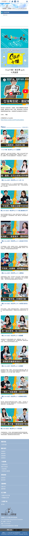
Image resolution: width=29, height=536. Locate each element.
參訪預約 (3, 480)
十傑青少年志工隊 (5, 495)
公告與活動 (6, 12)
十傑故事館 (4, 468)
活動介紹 (3, 486)
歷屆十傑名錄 (4, 466)
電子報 (2, 504)
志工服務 (3, 492)
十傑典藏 (3, 461)
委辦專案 (3, 488)
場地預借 (3, 475)
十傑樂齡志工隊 (5, 497)
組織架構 (3, 455)
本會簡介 (3, 451)
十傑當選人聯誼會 (5, 471)
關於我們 (3, 448)
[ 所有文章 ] (25, 127)
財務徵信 (3, 457)
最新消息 (5, 15)
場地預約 (3, 477)
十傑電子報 (4, 501)
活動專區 (3, 483)
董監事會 (3, 453)
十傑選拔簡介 (4, 464)
